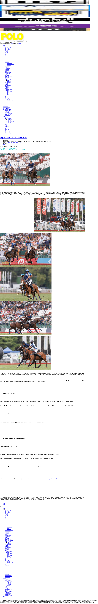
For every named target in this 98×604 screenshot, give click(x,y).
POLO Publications (9, 81)
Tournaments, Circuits (7, 55)
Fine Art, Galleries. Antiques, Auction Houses (8, 127)
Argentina (7, 84)
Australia (7, 87)
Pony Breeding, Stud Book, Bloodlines (8, 69)
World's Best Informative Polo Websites (10, 64)
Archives (7, 71)
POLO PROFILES (8, 521)
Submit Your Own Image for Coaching (8, 111)
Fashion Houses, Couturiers (10, 122)
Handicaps (7, 75)
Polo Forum (5, 106)
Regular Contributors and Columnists (8, 89)
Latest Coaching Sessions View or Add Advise (8, 114)
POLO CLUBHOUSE (10, 100)
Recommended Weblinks (8, 86)
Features (4, 56)
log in (11, 43)
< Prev (4, 503)
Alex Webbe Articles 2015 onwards (10, 94)
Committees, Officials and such (8, 97)
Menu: (1, 42)
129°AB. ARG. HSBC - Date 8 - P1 (13, 138)
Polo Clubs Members (7, 53)
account (19, 43)
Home (4, 45)
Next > (4, 504)
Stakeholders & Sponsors (8, 104)
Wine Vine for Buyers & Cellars (8, 133)
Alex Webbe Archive (9, 92)
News (4, 46)
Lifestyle (5, 116)
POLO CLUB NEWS (7, 50)
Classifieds (5, 134)
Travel (6, 123)
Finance (6, 117)
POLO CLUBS (8, 57)
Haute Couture (8, 118)
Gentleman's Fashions (9, 120)
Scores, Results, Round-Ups (8, 48)
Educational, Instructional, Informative (7, 61)
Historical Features (7, 67)
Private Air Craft (8, 131)
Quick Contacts (8, 79)
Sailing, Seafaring (8, 129)
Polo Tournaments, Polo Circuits (14, 142)
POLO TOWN (7, 98)
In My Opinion (8, 51)
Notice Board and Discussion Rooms (8, 77)
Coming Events (6, 108)
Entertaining (7, 130)
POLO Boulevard (6, 107)
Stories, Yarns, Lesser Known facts (8, 73)
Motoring (7, 124)
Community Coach (7, 109)
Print (4, 144)
